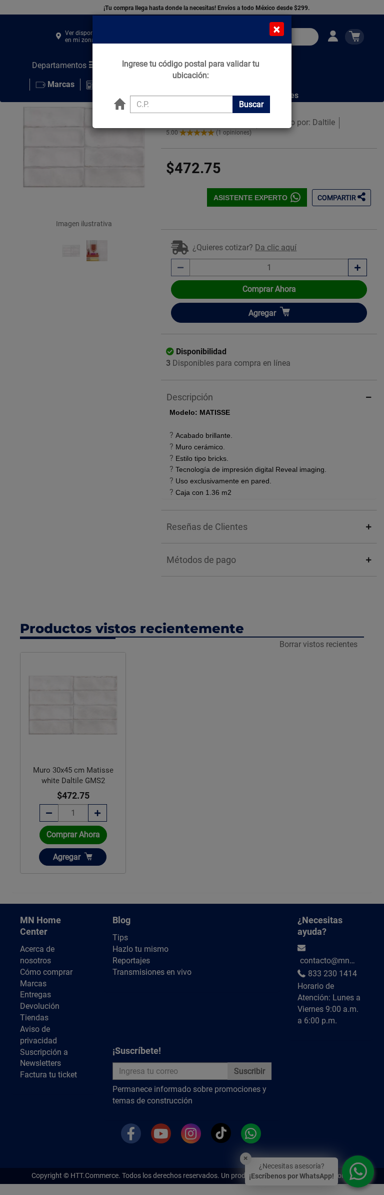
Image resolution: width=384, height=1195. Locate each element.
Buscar (251, 104)
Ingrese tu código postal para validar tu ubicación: (191, 69)
